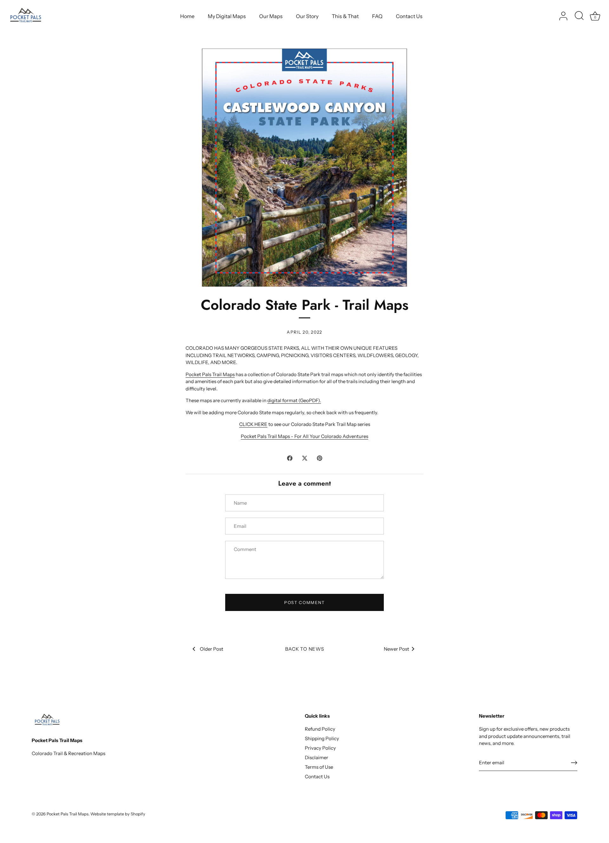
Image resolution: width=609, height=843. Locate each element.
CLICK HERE (253, 424)
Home (187, 16)
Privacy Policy (320, 748)
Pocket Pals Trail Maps (210, 374)
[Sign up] (574, 763)
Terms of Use (319, 767)
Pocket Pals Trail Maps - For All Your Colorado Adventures (304, 436)
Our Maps (271, 16)
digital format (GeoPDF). (294, 400)
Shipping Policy (322, 738)
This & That (345, 16)
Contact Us (409, 16)
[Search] (579, 16)
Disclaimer (316, 757)
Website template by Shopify (117, 814)
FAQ (377, 16)
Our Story (307, 16)
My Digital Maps (227, 16)
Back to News (304, 649)
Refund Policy (320, 729)
